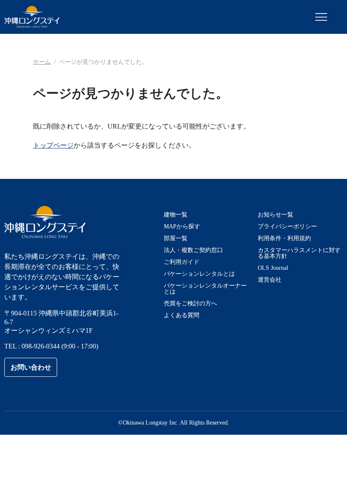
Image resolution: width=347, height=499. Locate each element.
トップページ (53, 145)
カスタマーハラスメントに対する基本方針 (299, 253)
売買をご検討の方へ (190, 303)
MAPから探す (182, 226)
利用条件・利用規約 (284, 238)
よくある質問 (181, 315)
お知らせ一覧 (275, 214)
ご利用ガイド (181, 262)
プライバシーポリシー (287, 226)
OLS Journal (273, 268)
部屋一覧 (175, 238)
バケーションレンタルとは (199, 274)
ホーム (42, 62)
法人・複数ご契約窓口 (193, 250)
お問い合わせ (31, 367)
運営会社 (269, 280)
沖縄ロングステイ (32, 17)
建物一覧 (175, 214)
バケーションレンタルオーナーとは (205, 288)
